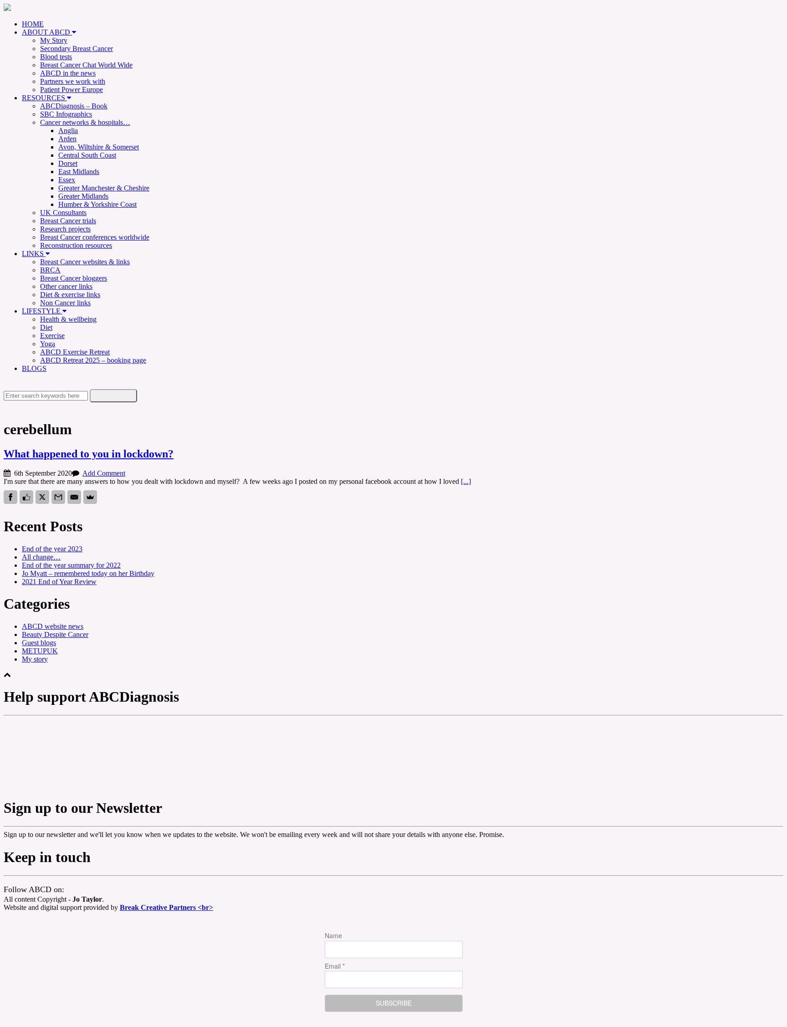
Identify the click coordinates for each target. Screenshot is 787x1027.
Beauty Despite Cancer (55, 634)
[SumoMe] (90, 497)
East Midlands (78, 171)
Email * (335, 966)
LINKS (34, 253)
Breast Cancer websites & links (85, 262)
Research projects (65, 229)
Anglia (68, 130)
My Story (53, 40)
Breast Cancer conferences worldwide (94, 237)
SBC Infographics (66, 114)
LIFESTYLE (42, 311)
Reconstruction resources (76, 245)
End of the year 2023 (52, 549)
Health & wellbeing (68, 319)
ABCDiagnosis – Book (73, 106)
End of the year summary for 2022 (71, 565)
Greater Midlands (83, 196)
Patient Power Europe (71, 89)
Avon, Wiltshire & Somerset (98, 147)
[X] (42, 497)
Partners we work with (72, 81)
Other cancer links (66, 286)
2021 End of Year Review (59, 581)
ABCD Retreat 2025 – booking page (93, 360)
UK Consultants (63, 212)
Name (333, 935)
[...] (466, 481)
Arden (67, 139)
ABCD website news (52, 626)
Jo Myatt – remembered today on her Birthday (88, 573)
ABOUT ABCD (47, 32)
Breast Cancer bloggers (73, 278)
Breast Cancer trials (68, 221)
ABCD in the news (68, 73)
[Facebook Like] (26, 497)
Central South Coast (87, 155)
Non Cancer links (65, 303)
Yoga (47, 344)
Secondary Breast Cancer (76, 48)
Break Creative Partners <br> (166, 907)
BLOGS (34, 368)
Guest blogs (39, 643)
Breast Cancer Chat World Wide (86, 65)
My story (35, 659)
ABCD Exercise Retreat (75, 352)
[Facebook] (10, 497)
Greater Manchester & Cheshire (103, 188)
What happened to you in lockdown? (89, 454)
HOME (33, 24)
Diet (46, 327)
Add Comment (103, 473)
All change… (41, 557)
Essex (66, 180)
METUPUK (40, 651)
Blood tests (56, 57)
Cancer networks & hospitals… (85, 122)
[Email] (74, 497)
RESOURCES (44, 98)
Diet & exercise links (70, 294)
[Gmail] (58, 497)
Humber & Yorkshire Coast (97, 204)
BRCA (50, 270)
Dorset (67, 163)
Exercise (52, 335)
